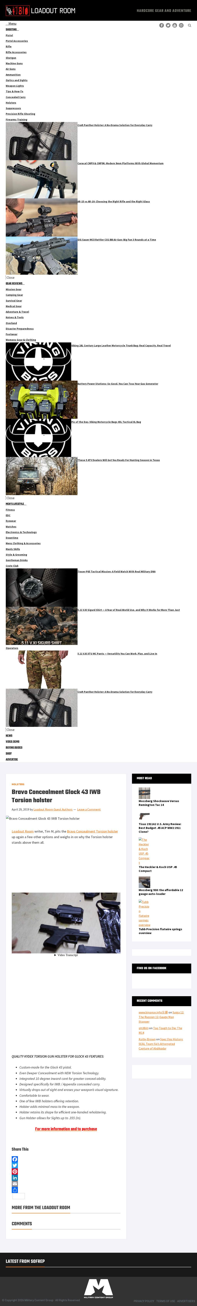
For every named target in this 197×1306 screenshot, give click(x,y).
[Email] (66, 1184)
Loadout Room (23, 831)
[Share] (66, 1190)
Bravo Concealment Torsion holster (92, 831)
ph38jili (144, 1028)
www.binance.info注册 (153, 1012)
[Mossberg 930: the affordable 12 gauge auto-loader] (144, 879)
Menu (12, 23)
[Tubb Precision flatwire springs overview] (144, 902)
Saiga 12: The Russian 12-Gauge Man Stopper (161, 1016)
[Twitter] (66, 1165)
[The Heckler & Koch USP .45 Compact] (144, 840)
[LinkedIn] (66, 1178)
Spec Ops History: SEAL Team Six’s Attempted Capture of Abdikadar (161, 1043)
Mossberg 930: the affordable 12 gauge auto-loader (161, 892)
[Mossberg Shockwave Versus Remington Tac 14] (144, 790)
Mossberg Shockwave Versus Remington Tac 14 (159, 803)
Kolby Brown (147, 1039)
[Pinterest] (66, 1171)
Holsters (18, 784)
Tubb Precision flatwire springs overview (160, 931)
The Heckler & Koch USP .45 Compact (158, 869)
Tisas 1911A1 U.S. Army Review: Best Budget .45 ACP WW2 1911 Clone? (160, 828)
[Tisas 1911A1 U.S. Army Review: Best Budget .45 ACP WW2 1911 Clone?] (144, 813)
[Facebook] (66, 1159)
